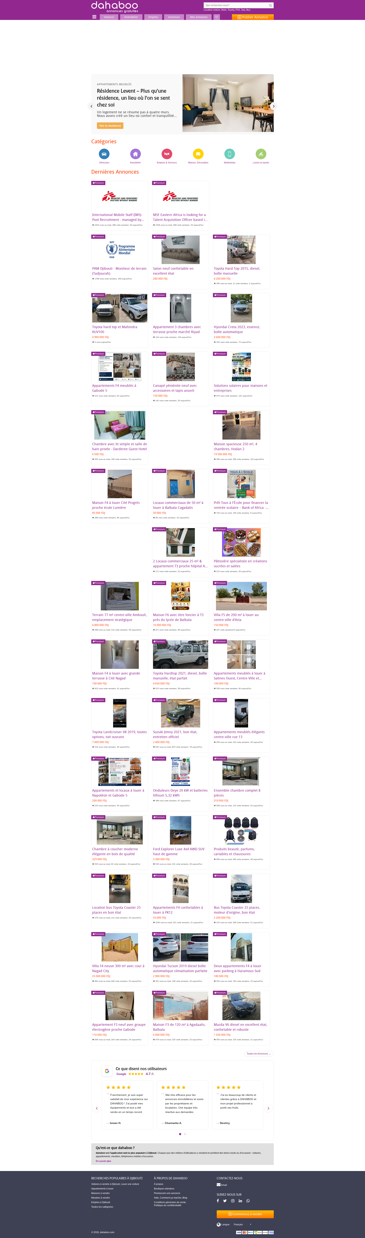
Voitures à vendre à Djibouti (105, 1184)
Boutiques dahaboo (164, 1188)
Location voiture (212, 10)
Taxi (243, 10)
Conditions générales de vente (170, 1202)
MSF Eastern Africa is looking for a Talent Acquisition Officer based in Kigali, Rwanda (180, 219)
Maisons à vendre (100, 1193)
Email (224, 1185)
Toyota (231, 10)
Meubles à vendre (100, 1197)
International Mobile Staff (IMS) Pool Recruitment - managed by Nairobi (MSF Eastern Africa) (116, 219)
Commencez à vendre (247, 1214)
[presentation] (91, 106)
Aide (156, 1197)
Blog (184, 1197)
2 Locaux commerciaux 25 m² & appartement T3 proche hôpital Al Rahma (179, 566)
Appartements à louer (102, 1188)
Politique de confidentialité (167, 1205)
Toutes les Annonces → (259, 1053)
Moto (223, 10)
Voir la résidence (110, 125)
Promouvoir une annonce (167, 1193)
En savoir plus (103, 1161)
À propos (158, 1184)
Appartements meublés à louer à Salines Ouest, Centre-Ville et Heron (239, 678)
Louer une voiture (130, 1184)
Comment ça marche (170, 1197)
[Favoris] (216, 17)
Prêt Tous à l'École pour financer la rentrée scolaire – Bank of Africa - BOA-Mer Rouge (241, 507)
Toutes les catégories (102, 1207)
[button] (180, 1134)
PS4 (238, 10)
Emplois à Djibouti (100, 1202)
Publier (254, 17)
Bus (248, 10)
